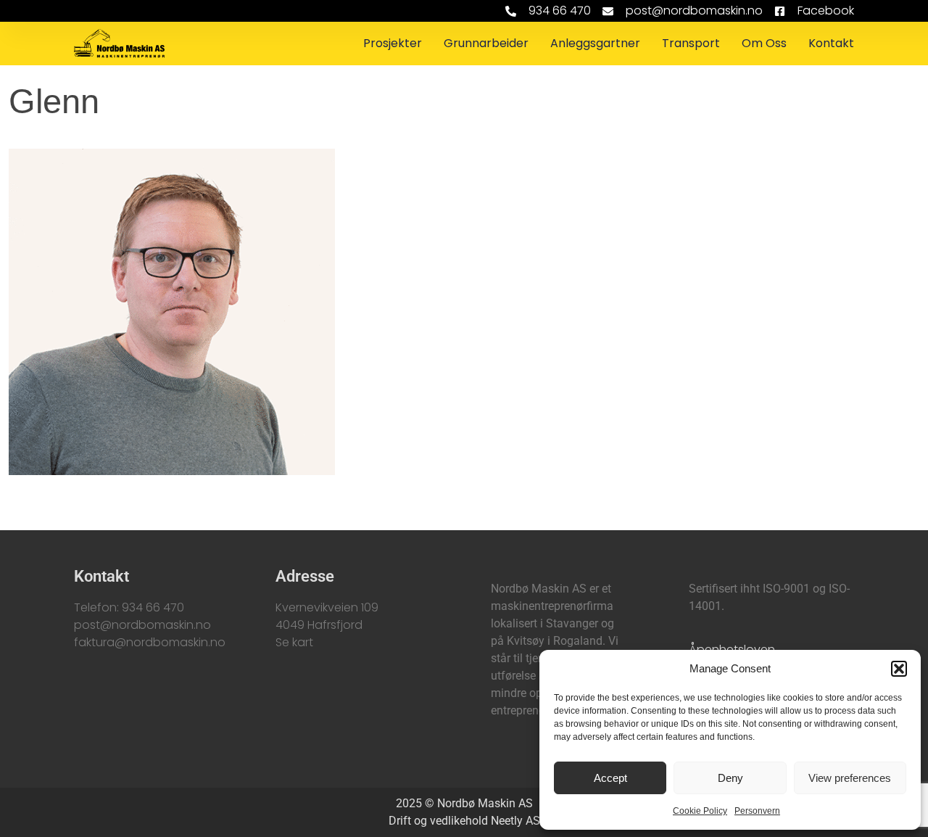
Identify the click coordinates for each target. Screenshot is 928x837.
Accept (610, 778)
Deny (730, 778)
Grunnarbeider (486, 43)
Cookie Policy (700, 811)
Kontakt (831, 43)
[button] (899, 668)
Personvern (757, 811)
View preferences (849, 778)
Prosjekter (392, 43)
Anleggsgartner (595, 43)
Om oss (764, 43)
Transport (691, 43)
